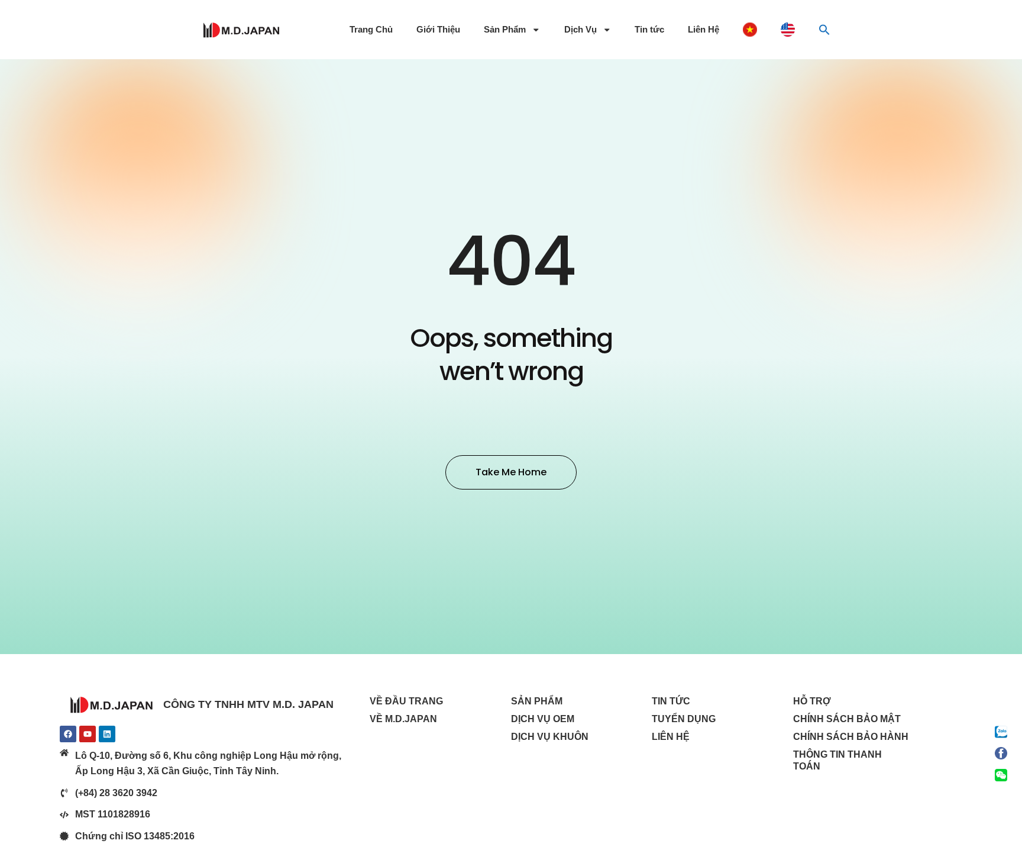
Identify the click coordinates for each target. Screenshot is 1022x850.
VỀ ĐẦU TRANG (406, 701)
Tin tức (649, 29)
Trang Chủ (371, 29)
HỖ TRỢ (812, 701)
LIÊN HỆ (671, 737)
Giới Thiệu (438, 29)
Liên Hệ (703, 29)
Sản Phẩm (505, 29)
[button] (824, 29)
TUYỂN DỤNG (684, 719)
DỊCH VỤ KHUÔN (549, 737)
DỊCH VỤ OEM (542, 719)
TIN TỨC (671, 701)
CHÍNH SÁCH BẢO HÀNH (850, 737)
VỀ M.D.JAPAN (403, 719)
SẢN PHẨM (536, 701)
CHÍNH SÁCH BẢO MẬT (847, 719)
